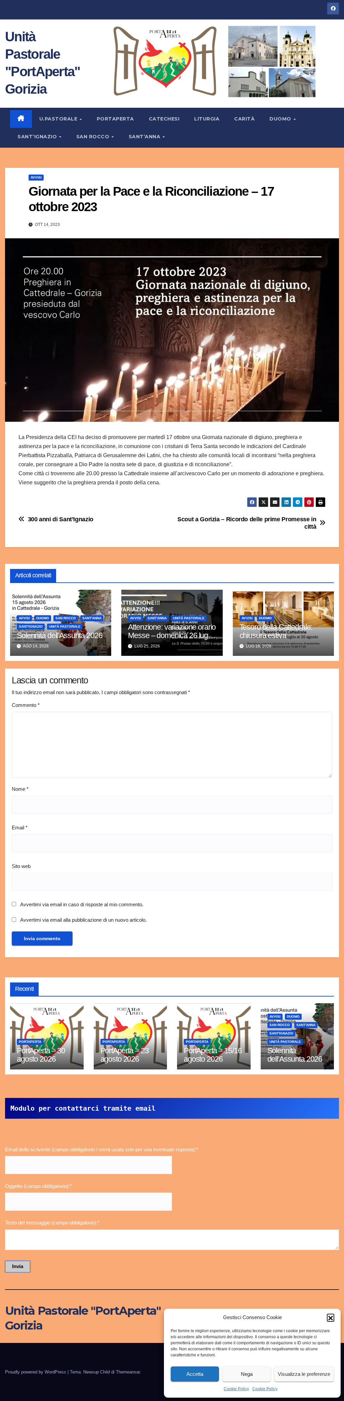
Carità (244, 119)
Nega (247, 1374)
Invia (17, 1266)
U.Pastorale (59, 119)
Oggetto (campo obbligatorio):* (38, 1186)
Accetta (194, 1374)
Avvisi (36, 177)
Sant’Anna (145, 137)
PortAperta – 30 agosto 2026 (41, 1054)
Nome (20, 789)
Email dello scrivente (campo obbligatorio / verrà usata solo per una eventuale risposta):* (101, 1149)
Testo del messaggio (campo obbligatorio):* (52, 1222)
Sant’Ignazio (37, 137)
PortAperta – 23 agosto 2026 (124, 1054)
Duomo (281, 119)
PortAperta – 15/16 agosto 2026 (213, 1054)
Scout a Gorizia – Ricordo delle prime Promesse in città (246, 523)
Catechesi (164, 119)
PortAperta (115, 119)
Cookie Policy (236, 1389)
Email (20, 827)
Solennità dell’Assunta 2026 (59, 635)
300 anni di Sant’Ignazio (60, 519)
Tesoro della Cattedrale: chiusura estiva (276, 631)
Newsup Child (96, 1371)
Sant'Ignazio (31, 626)
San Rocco (93, 137)
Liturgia (206, 119)
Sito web (21, 866)
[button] (330, 1317)
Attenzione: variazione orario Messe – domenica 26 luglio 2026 (172, 635)
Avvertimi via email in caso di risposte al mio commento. (81, 904)
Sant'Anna (91, 618)
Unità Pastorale (65, 626)
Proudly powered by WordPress (36, 1371)
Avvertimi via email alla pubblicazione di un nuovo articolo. (83, 920)
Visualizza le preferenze (304, 1374)
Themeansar (128, 1371)
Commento (26, 705)
